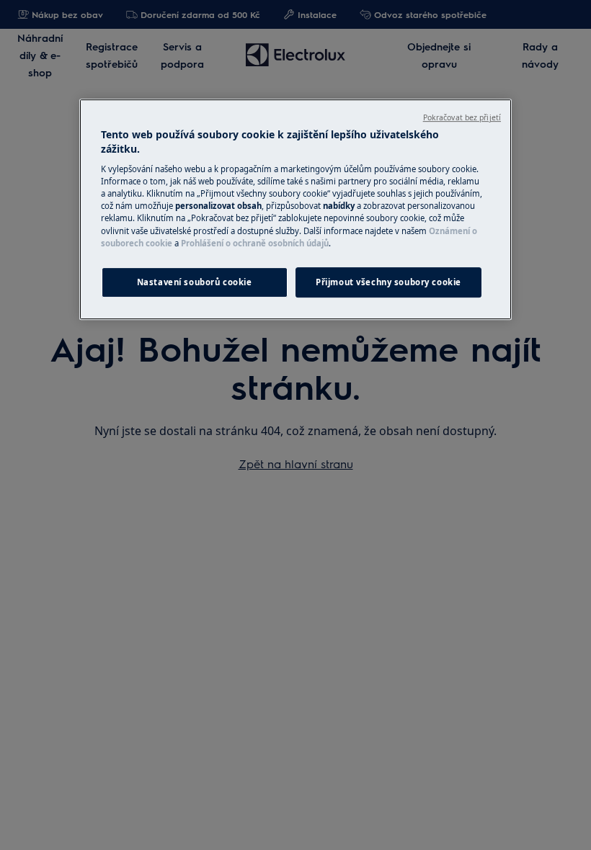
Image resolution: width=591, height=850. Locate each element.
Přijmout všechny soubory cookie (388, 282)
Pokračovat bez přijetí (462, 117)
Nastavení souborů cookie (194, 282)
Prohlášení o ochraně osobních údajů (255, 243)
